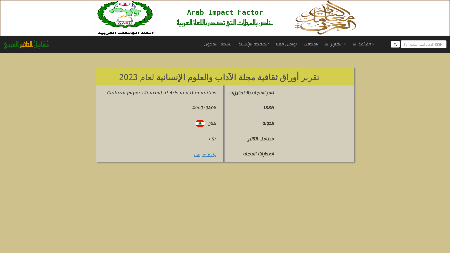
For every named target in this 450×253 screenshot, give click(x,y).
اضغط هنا (205, 155)
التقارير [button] (336, 44)
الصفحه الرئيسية (252, 44)
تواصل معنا (286, 44)
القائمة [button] (364, 44)
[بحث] (395, 44)
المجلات (311, 44)
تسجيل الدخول (217, 44)
